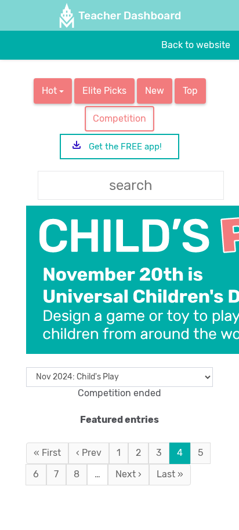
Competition (119, 118)
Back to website (195, 44)
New (154, 90)
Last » (170, 474)
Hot (50, 90)
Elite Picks (104, 90)
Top (190, 90)
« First (47, 452)
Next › (128, 474)
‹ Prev (89, 452)
